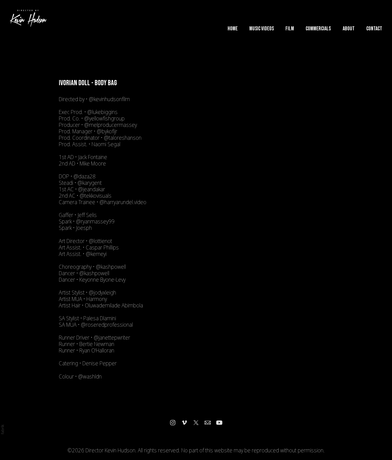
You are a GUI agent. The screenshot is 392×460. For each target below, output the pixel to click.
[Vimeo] (184, 423)
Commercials (318, 28)
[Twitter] (196, 423)
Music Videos (261, 28)
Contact (374, 28)
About (349, 28)
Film (289, 28)
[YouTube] (219, 423)
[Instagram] (173, 423)
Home (233, 28)
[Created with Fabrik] (2, 429)
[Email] (208, 423)
